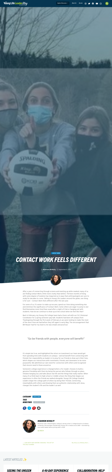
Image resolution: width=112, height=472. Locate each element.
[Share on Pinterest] (34, 408)
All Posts (40, 430)
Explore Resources (62, 3)
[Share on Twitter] (29, 408)
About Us (74, 3)
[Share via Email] (39, 408)
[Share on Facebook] (24, 408)
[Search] (106, 3)
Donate (81, 3)
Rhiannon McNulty (49, 269)
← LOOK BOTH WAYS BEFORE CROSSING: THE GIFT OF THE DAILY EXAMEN (38, 443)
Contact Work (56, 253)
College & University (39, 402)
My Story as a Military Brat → (80, 442)
